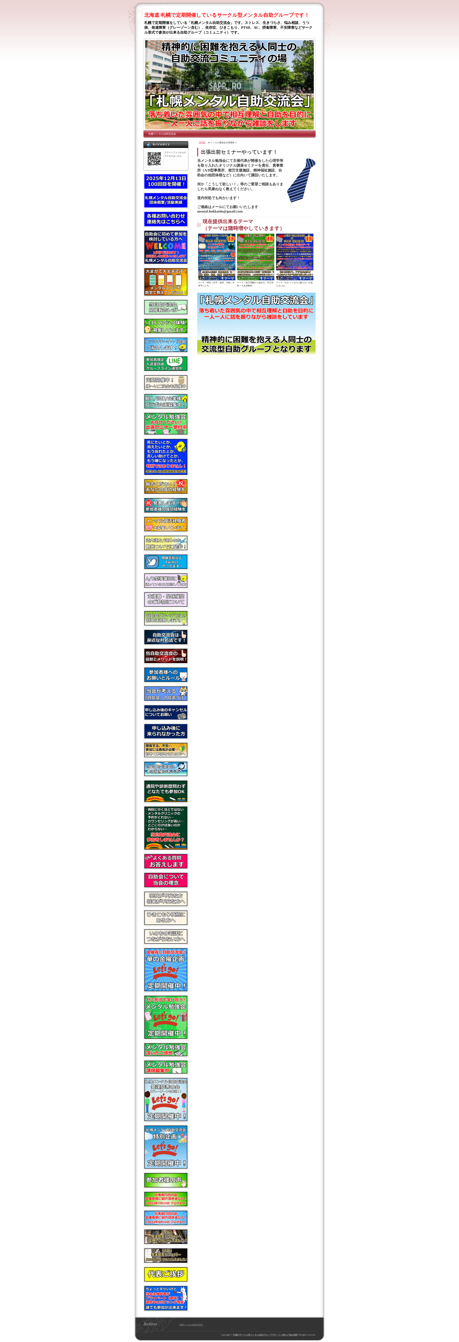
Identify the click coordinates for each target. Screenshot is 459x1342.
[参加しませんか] (165, 848)
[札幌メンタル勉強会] (165, 1037)
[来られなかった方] (165, 737)
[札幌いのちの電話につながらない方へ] (165, 942)
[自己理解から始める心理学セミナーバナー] (255, 279)
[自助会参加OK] (165, 800)
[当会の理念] (165, 886)
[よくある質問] (165, 867)
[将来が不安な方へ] (165, 904)
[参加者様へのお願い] (165, 680)
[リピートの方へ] (165, 774)
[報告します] (165, 511)
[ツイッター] (165, 567)
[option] (229, 84)
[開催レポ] (165, 313)
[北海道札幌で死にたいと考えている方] (165, 473)
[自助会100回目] (165, 187)
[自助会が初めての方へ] (165, 262)
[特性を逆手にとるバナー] (216, 279)
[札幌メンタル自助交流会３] (229, 84)
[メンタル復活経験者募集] (165, 530)
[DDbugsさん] (165, 1261)
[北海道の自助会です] (165, 548)
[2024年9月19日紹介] (165, 1223)
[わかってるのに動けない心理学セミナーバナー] (294, 279)
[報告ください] (165, 492)
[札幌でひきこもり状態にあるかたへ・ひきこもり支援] (165, 923)
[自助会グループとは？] (165, 624)
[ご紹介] (165, 1205)
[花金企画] (165, 990)
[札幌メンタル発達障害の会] (165, 1119)
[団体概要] (165, 206)
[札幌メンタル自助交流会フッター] (256, 354)
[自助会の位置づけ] (165, 699)
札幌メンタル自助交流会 (162, 134)
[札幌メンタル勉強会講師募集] (165, 1072)
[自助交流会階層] (165, 643)
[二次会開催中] (165, 388)
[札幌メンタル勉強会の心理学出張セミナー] (165, 433)
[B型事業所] (165, 586)
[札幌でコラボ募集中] (165, 407)
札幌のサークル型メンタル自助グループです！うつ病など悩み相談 (265, 1335)
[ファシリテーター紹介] (165, 350)
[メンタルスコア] (165, 294)
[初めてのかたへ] (165, 756)
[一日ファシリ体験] (165, 331)
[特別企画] (165, 1167)
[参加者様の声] (165, 1186)
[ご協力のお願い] (165, 718)
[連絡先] (165, 225)
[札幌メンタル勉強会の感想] (165, 1054)
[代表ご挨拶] (165, 1280)
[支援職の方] (165, 605)
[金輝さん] (165, 1242)
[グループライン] (165, 369)
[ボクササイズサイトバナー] (165, 1309)
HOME (202, 142)
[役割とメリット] (165, 661)
